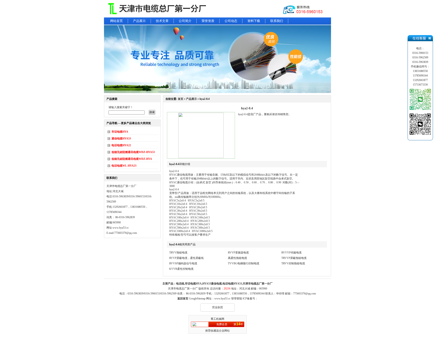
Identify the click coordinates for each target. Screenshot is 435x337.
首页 (180, 98)
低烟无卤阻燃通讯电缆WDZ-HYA (131, 158)
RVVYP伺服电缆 (291, 252)
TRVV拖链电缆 (178, 252)
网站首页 (116, 21)
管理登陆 (236, 298)
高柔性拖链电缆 (237, 258)
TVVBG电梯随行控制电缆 (243, 263)
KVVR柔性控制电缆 (181, 268)
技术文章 (162, 21)
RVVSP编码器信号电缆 (183, 263)
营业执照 (217, 307)
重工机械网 (217, 318)
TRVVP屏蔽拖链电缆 (294, 258)
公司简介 (185, 21)
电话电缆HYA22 (121, 145)
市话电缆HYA (119, 131)
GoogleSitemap (197, 298)
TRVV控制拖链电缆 (293, 263)
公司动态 (231, 21)
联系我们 (276, 21)
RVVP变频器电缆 (238, 252)
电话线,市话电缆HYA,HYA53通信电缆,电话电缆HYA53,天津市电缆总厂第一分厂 (224, 283)
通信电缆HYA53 (121, 138)
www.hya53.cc (121, 227)
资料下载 (253, 21)
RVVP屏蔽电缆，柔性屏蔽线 (186, 258)
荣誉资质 (208, 21)
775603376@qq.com (304, 293)
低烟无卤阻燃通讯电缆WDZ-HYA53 (133, 152)
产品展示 (139, 21)
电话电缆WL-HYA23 (123, 165)
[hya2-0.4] (201, 157)
